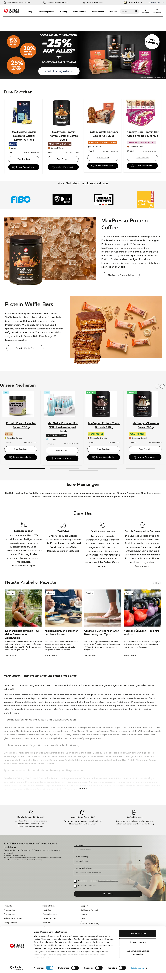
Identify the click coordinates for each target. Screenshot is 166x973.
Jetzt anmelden (83, 502)
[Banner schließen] (162, 930)
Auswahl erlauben (138, 942)
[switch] (75, 968)
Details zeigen (137, 968)
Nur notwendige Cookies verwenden (138, 952)
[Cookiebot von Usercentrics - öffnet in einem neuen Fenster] (16, 968)
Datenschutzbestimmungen (77, 495)
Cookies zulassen (138, 933)
